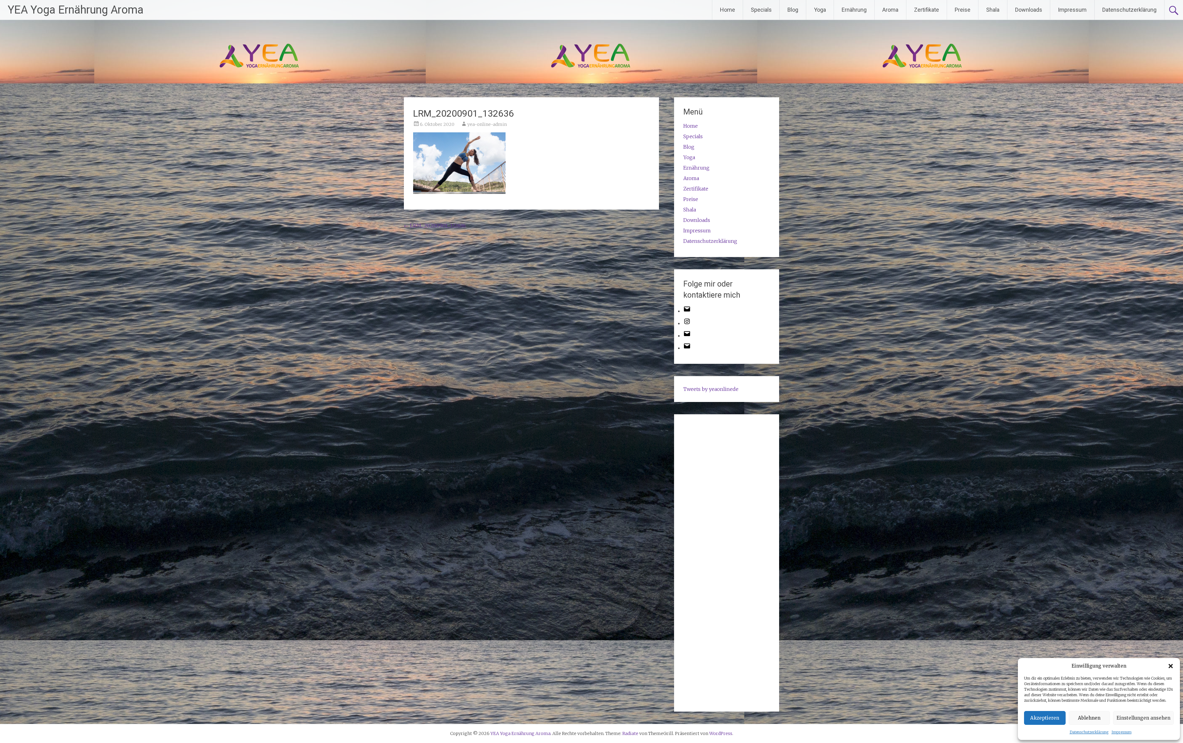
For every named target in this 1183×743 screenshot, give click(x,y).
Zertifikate (926, 9)
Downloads (1028, 9)
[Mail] (687, 335)
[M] (687, 311)
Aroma (890, 9)
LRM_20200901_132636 (435, 226)
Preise (962, 9)
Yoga (820, 9)
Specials (761, 9)
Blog (792, 9)
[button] (1171, 666)
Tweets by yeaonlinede (710, 389)
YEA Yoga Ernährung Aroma (76, 9)
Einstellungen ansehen (1143, 718)
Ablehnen (1089, 718)
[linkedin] (687, 348)
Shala (992, 9)
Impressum (1122, 732)
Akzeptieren (1044, 718)
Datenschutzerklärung (1089, 732)
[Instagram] (687, 323)
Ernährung (854, 9)
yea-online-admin (487, 124)
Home (727, 9)
